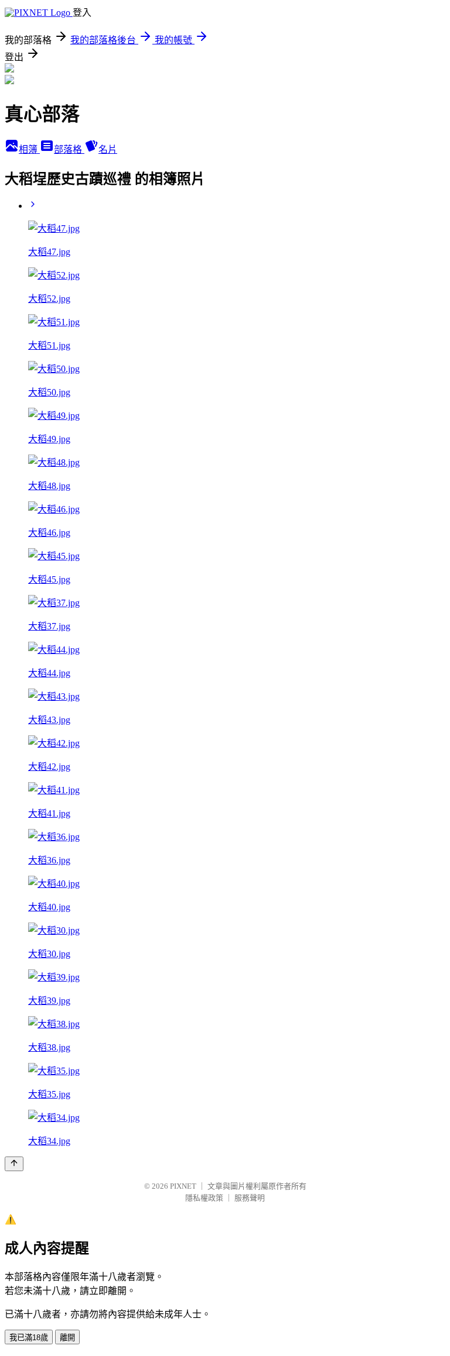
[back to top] (14, 1164)
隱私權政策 (204, 1197)
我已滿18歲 (28, 1337)
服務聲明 (249, 1197)
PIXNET (183, 1186)
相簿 (29, 149)
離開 (67, 1337)
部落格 (69, 149)
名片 (107, 149)
